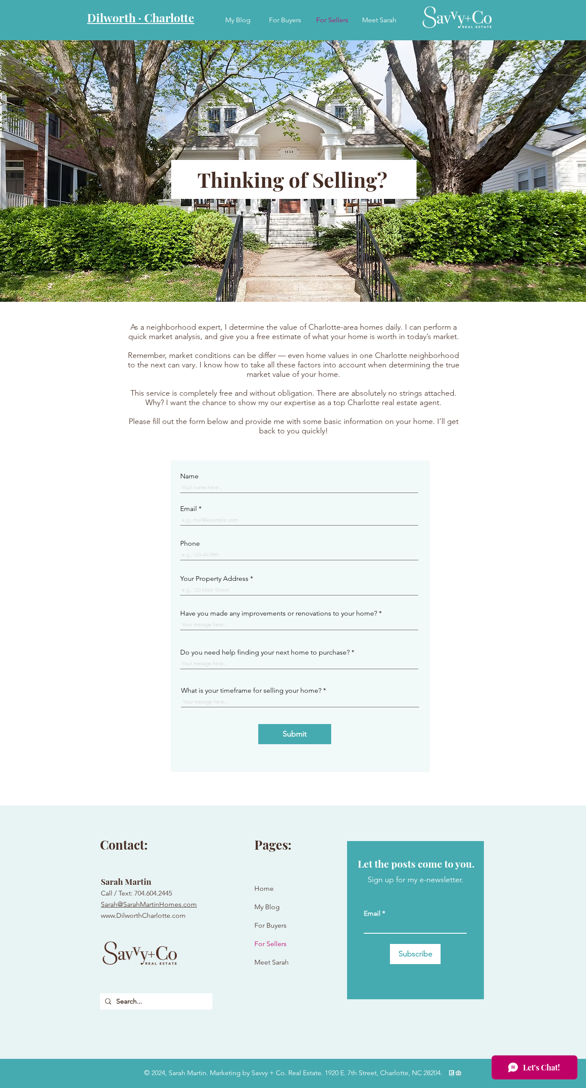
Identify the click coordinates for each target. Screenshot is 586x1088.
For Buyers (270, 925)
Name (189, 476)
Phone (190, 543)
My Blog (267, 907)
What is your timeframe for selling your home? (251, 690)
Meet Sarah (271, 962)
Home (264, 888)
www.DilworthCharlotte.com (143, 915)
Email (188, 508)
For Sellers (270, 944)
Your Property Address (214, 578)
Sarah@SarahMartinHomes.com (149, 904)
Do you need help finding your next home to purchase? (265, 652)
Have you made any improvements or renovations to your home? (278, 613)
